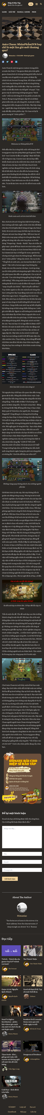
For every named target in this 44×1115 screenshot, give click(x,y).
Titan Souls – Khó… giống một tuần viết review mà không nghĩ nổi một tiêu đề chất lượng (11, 1059)
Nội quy (23, 1111)
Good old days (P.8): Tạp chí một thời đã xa (32, 990)
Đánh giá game (29, 56)
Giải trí (12, 12)
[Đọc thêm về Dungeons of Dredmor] (32, 1046)
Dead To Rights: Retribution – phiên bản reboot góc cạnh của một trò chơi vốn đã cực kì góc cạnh (11, 1024)
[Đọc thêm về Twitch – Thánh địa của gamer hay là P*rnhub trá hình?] (11, 950)
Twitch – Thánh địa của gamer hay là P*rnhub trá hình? (11, 961)
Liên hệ (33, 1111)
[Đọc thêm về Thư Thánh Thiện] (32, 950)
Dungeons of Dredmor (32, 1054)
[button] (30, 4)
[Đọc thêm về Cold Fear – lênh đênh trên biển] (11, 1081)
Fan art (33, 1107)
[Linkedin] (16, 61)
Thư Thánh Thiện (30, 959)
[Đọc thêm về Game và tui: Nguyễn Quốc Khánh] (11, 980)
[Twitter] (7, 61)
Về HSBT (12, 1107)
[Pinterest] (12, 61)
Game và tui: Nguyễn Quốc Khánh (10, 990)
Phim (34, 12)
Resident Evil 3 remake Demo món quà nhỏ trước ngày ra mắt (32, 1021)
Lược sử (23, 1107)
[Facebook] (3, 61)
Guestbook (12, 1111)
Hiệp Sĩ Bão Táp (14, 3)
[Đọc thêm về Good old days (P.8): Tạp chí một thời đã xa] (32, 980)
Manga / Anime (23, 12)
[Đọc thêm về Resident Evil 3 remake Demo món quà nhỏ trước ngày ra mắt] (32, 1010)
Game (4, 12)
